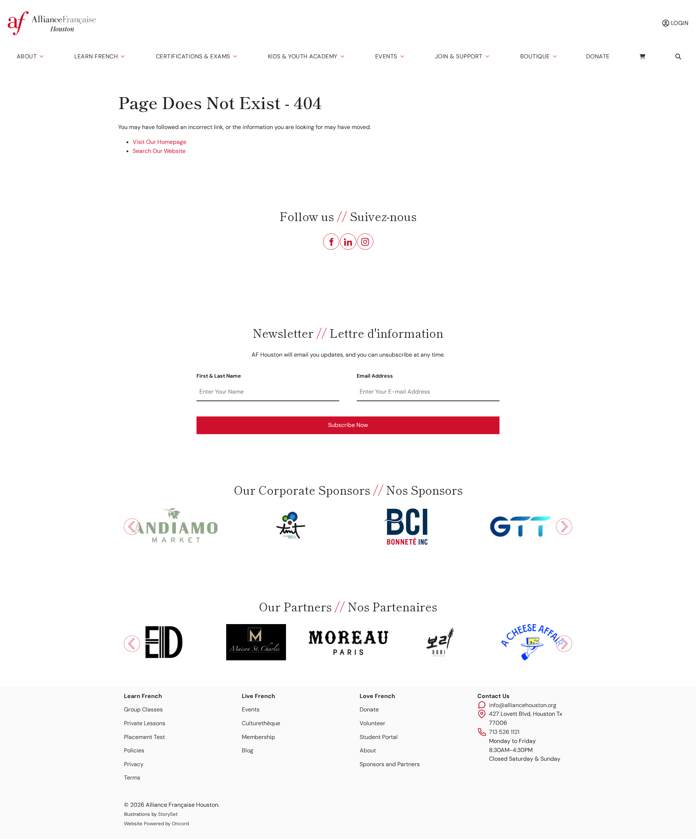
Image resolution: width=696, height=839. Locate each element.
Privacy (134, 764)
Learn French (96, 56)
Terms (132, 777)
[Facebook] (331, 241)
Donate (598, 56)
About (27, 56)
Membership (258, 737)
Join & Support (458, 56)
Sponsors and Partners (390, 764)
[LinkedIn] (348, 241)
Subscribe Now (348, 425)
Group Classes (143, 709)
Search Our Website (159, 151)
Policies (134, 750)
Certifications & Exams (193, 56)
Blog (247, 750)
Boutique (535, 56)
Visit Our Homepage (159, 142)
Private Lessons (144, 723)
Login (678, 23)
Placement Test (144, 737)
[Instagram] (365, 241)
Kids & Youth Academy (302, 56)
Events (386, 56)
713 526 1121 (504, 732)
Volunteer (372, 723)
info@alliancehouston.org (522, 705)
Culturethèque (261, 723)
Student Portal (379, 737)
